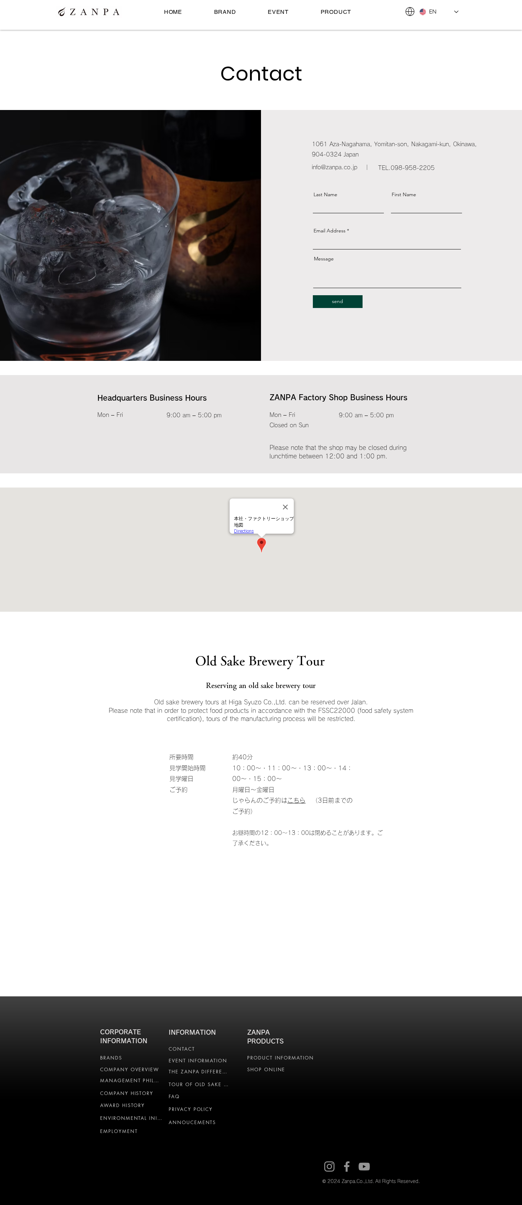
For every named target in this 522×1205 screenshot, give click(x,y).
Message (324, 258)
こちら (296, 800)
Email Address (330, 230)
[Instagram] (329, 1166)
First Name (404, 194)
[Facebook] (347, 1166)
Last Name (325, 194)
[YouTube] (364, 1166)
